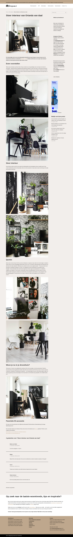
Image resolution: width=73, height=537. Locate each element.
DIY (39, 5)
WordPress (20, 535)
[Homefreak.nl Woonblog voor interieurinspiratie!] (11, 6)
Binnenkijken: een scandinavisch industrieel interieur (16, 431)
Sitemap (30, 522)
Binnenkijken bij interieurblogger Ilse (13, 433)
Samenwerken (57, 5)
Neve (7, 535)
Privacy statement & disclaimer (35, 519)
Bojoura (36, 428)
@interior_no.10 (24, 58)
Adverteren (31, 524)
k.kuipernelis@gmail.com (56, 528)
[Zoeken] (66, 12)
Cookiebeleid (31, 521)
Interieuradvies (50, 5)
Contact (63, 5)
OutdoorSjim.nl (32, 525)
